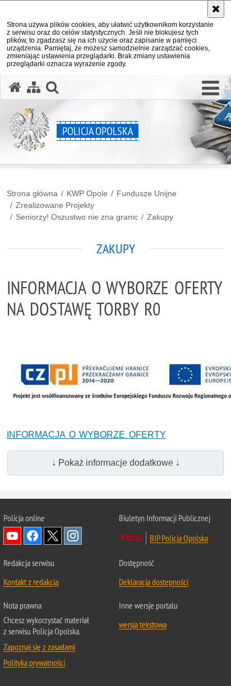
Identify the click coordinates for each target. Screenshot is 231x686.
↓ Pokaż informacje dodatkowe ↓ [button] (116, 462)
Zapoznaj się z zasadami (39, 646)
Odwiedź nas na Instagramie (73, 536)
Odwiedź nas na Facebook (32, 536)
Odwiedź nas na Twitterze (53, 536)
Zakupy (160, 216)
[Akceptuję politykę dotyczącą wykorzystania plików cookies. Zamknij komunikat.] (215, 9)
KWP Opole (87, 193)
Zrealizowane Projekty (55, 205)
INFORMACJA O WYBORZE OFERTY (86, 434)
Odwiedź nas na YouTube (12, 536)
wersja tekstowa (143, 624)
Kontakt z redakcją (30, 581)
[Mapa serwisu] (33, 87)
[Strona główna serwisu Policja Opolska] (15, 87)
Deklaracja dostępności (153, 581)
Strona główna (32, 193)
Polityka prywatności (34, 662)
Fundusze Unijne (147, 193)
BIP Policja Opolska (179, 538)
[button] (210, 88)
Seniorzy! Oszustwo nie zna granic (77, 216)
